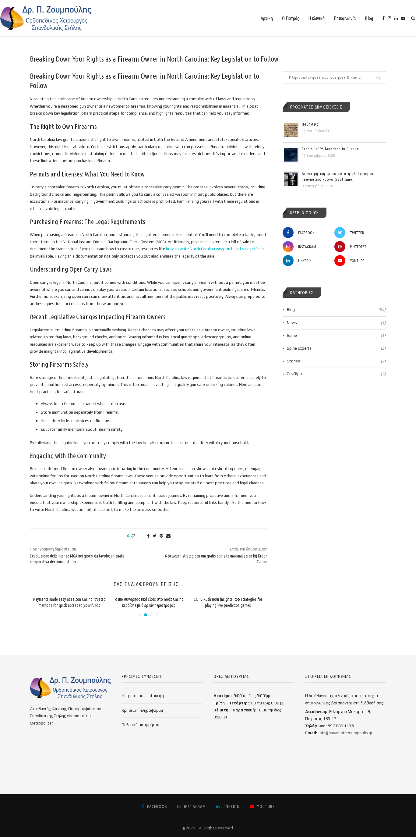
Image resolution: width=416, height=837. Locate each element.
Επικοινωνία (345, 18)
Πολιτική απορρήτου (140, 724)
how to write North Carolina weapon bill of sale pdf (211, 249)
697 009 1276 (341, 726)
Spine (336, 335)
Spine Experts (336, 348)
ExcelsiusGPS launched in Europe (330, 149)
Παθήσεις (310, 124)
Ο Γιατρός (290, 18)
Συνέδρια (336, 374)
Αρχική (267, 18)
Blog (369, 18)
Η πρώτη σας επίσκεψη (143, 695)
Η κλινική (316, 18)
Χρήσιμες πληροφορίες (143, 710)
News (336, 322)
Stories (336, 361)
